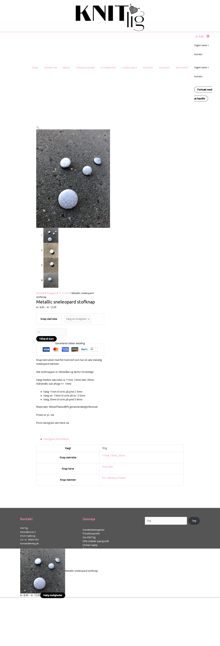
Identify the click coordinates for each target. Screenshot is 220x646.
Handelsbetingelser (94, 529)
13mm (113, 455)
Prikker (121, 477)
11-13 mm (63, 293)
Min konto (182, 67)
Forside (40, 293)
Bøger (66, 67)
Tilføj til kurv (46, 338)
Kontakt (148, 67)
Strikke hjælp (129, 67)
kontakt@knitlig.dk (29, 543)
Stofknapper (108, 67)
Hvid (104, 466)
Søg (194, 520)
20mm (121, 455)
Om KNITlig (89, 537)
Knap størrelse (49, 319)
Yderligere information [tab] (56, 439)
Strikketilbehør (85, 67)
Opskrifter (50, 67)
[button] (37, 127)
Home (35, 67)
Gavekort (164, 67)
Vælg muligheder (52, 595)
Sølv (110, 466)
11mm (105, 455)
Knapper (51, 293)
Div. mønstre (109, 477)
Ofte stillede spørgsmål (96, 541)
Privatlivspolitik (91, 533)
